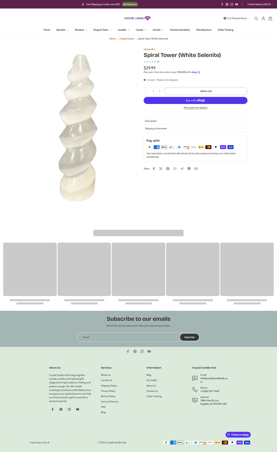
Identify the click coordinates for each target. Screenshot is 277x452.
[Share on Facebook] (153, 168)
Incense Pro (149, 49)
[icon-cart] (270, 18)
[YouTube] (236, 4)
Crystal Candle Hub (116, 442)
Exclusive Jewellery (180, 29)
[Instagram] (231, 4)
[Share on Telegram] (181, 168)
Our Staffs (152, 380)
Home (47, 29)
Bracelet (61, 29)
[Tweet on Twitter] (160, 168)
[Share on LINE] (189, 168)
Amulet (156, 29)
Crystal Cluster (126, 38)
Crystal (139, 29)
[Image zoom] (79, 127)
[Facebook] (222, 4)
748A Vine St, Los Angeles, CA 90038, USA (213, 402)
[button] (206, 91)
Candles (122, 29)
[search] (256, 18)
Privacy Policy (108, 390)
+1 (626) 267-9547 (209, 391)
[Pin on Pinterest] (167, 168)
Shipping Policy (109, 385)
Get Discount (130, 4)
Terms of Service (109, 401)
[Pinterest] (227, 4)
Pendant (79, 29)
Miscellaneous (203, 29)
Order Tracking (225, 29)
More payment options (195, 107)
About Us (105, 375)
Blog (103, 412)
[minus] (147, 91)
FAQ (103, 407)
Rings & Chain (101, 29)
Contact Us (106, 380)
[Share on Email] (196, 168)
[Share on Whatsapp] (174, 168)
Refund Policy (108, 396)
